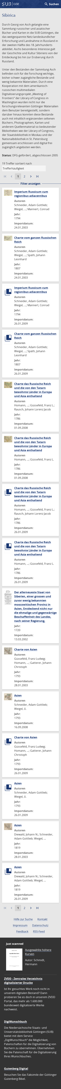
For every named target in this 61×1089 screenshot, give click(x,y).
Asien (18, 695)
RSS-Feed (39, 931)
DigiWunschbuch (15, 1021)
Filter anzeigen (30, 183)
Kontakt (42, 919)
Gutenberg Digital (16, 1068)
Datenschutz (40, 925)
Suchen (51, 4)
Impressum (20, 925)
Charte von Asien (25, 649)
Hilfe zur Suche (23, 919)
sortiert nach (23, 163)
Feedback (22, 931)
